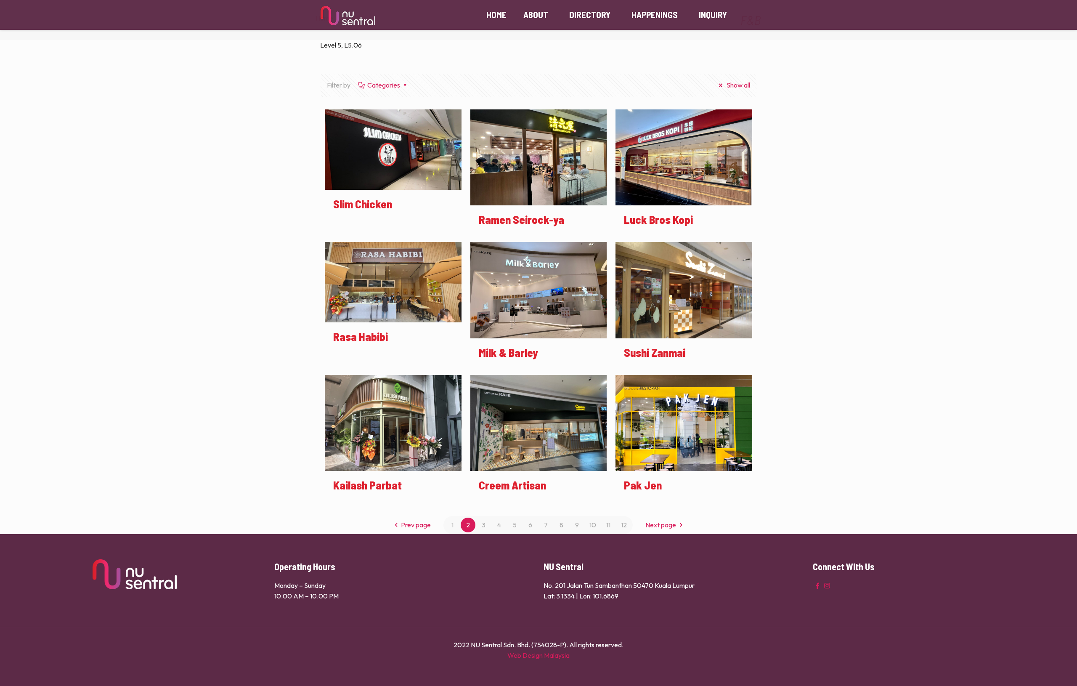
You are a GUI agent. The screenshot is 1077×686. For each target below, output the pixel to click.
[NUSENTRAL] (348, 14)
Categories (383, 85)
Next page (660, 525)
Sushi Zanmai (654, 352)
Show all (737, 85)
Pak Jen (643, 485)
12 (624, 525)
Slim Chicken (362, 203)
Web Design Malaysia (538, 655)
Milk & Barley (508, 352)
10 (592, 525)
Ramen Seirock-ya (521, 219)
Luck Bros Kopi (658, 219)
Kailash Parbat (367, 485)
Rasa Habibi (360, 336)
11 (608, 525)
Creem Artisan (512, 485)
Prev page (416, 525)
